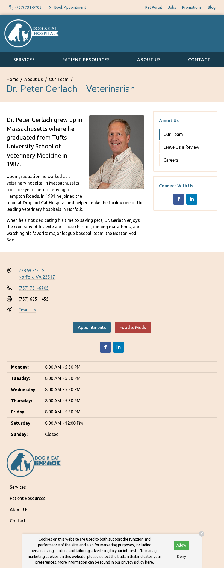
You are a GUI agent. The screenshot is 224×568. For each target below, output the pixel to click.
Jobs (172, 7)
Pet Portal (153, 7)
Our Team (59, 79)
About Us (149, 59)
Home (12, 79)
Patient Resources (86, 59)
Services (24, 59)
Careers (170, 160)
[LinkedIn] (191, 199)
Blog (212, 7)
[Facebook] (178, 199)
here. (149, 562)
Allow (181, 545)
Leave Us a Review (181, 147)
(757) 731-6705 (34, 288)
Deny (181, 556)
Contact (199, 59)
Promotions (192, 7)
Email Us (27, 309)
